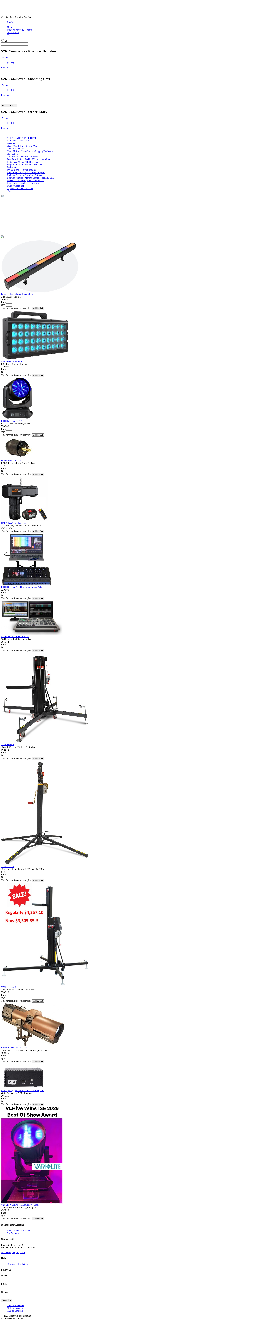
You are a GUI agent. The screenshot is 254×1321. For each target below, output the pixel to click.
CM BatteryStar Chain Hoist (14, 523)
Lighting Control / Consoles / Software (25, 175)
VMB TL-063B (8, 987)
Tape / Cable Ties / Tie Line (20, 188)
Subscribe (6, 1300)
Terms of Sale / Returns (18, 1264)
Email (4, 1284)
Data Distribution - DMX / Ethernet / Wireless (28, 159)
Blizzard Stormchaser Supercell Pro (17, 294)
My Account (13, 1233)
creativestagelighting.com (13, 1252)
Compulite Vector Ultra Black (15, 636)
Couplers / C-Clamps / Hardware (22, 156)
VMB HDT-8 (7, 744)
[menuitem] (130, 62)
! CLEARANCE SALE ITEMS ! (23, 138)
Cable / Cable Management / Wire (23, 146)
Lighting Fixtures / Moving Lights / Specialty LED (30, 178)
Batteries (11, 143)
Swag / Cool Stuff (15, 186)
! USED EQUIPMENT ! (18, 140)
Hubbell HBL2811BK (11, 460)
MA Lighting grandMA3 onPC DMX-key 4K (22, 1090)
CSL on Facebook (15, 1305)
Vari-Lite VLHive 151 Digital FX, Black (20, 1205)
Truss (9, 191)
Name (4, 1275)
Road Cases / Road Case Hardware (23, 183)
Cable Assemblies (15, 148)
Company (5, 1292)
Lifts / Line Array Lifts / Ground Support (26, 172)
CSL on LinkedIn (15, 1311)
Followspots (12, 167)
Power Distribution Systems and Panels (25, 180)
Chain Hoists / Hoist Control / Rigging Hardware (30, 151)
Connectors (12, 154)
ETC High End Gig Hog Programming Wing (22, 587)
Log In (10, 22)
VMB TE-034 (7, 866)
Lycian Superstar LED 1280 (14, 1047)
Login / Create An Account (19, 1230)
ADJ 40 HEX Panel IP (11, 361)
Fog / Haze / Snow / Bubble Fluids (23, 162)
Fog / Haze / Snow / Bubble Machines (25, 164)
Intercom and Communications (21, 170)
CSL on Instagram (15, 1308)
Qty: (3, 305)
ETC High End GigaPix (12, 421)
